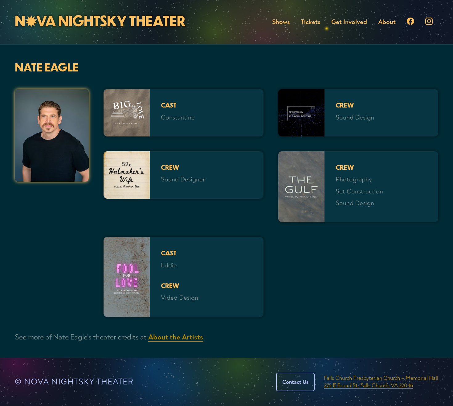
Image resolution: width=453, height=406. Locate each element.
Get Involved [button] (349, 22)
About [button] (387, 22)
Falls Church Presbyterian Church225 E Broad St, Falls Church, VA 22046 (381, 382)
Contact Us (295, 382)
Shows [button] (281, 22)
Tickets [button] (310, 22)
